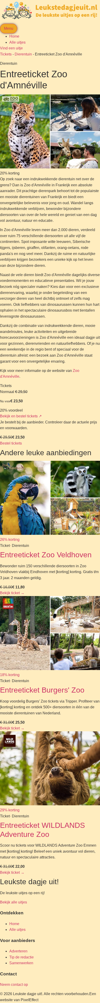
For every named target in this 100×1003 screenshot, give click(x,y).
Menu (8, 28)
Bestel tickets (11, 443)
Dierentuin (23, 54)
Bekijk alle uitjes (13, 902)
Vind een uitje (11, 48)
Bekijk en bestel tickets (21, 416)
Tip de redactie (21, 957)
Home (14, 36)
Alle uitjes (17, 42)
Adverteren (18, 951)
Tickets (6, 54)
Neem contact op (14, 985)
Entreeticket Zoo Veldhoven (46, 555)
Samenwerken (21, 963)
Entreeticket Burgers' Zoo (42, 690)
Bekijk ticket (12, 593)
